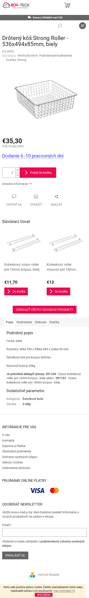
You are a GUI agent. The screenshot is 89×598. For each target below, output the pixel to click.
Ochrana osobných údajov (19, 457)
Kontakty (8, 440)
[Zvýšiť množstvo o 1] (17, 170)
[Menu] (82, 25)
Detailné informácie (15, 184)
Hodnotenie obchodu (16, 468)
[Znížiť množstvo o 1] (17, 175)
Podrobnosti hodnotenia (55, 55)
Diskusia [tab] (40, 322)
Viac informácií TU (64, 590)
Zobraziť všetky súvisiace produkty (44, 309)
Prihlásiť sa (15, 555)
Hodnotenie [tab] (24, 322)
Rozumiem (43, 594)
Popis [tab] (9, 322)
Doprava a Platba (13, 446)
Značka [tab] (54, 322)
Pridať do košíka (41, 172)
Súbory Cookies (12, 462)
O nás (6, 435)
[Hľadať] (60, 25)
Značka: (16, 60)
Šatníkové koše (32, 399)
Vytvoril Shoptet (48, 574)
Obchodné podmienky (16, 451)
